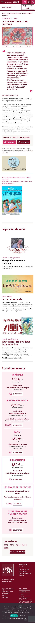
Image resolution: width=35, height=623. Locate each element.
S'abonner (11, 142)
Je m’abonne (17, 394)
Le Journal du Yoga (11, 95)
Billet (4, 18)
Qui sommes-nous (7, 591)
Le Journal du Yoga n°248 (14, 13)
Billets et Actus (12, 18)
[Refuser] (33, 613)
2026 (6, 545)
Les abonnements (24, 567)
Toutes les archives (17, 552)
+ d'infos (17, 504)
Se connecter (25, 142)
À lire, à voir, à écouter (10, 339)
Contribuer (5, 597)
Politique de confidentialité (18, 618)
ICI (13, 183)
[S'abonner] (24, 2)
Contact (4, 595)
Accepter (14, 615)
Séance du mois (7, 297)
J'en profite (17, 530)
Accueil (3, 13)
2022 (6, 548)
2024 (18, 545)
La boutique (5, 593)
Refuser (22, 615)
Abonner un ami (24, 569)
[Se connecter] (29, 2)
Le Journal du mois (27, 7)
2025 (12, 545)
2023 (23, 545)
